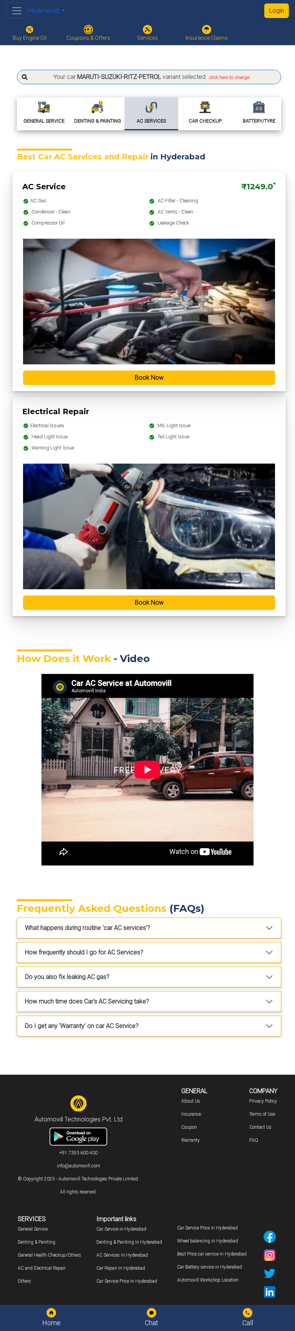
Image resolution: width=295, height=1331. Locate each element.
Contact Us (260, 1127)
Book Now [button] (149, 377)
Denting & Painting (36, 1242)
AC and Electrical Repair (42, 1268)
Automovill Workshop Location (208, 1280)
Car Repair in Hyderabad (120, 1268)
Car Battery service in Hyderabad (209, 1267)
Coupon (189, 1127)
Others (24, 1281)
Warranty (190, 1140)
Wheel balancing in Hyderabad (207, 1241)
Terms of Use (262, 1114)
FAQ (253, 1140)
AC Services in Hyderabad (122, 1255)
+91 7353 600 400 (78, 1153)
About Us (190, 1101)
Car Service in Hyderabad (121, 1229)
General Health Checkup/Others (49, 1255)
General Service (33, 1229)
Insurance (191, 1114)
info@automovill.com (78, 1166)
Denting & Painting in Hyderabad (129, 1242)
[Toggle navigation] (17, 10)
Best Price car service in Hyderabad (212, 1254)
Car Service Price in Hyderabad (126, 1281)
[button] (149, 77)
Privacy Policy (263, 1101)
